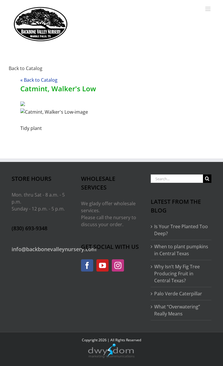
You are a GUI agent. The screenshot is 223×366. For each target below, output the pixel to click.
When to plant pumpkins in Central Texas (181, 250)
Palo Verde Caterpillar (178, 293)
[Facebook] (87, 265)
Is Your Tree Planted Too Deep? (181, 230)
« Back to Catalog (38, 80)
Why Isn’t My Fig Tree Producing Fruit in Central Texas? (177, 273)
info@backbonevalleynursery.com (54, 249)
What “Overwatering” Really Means (177, 310)
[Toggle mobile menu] (208, 9)
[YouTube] (102, 265)
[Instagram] (118, 265)
